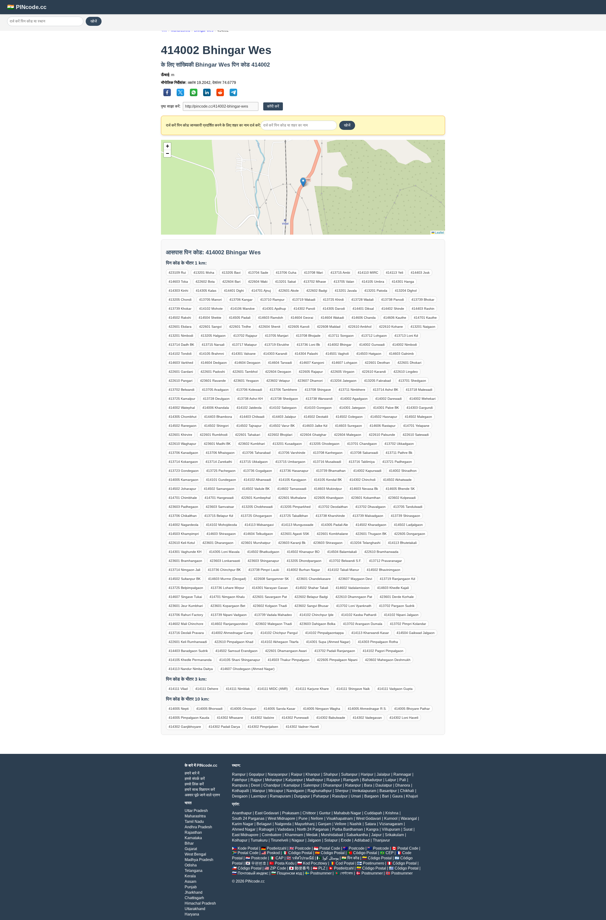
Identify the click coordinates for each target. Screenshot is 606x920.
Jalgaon (314, 840)
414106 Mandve (242, 308)
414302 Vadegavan (367, 718)
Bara (368, 785)
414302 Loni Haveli (403, 718)
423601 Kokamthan (365, 498)
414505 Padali (239, 317)
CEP (390, 853)
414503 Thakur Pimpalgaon (288, 660)
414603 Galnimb (401, 353)
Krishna (391, 813)
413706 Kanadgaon (183, 453)
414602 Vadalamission (353, 588)
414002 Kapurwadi (367, 471)
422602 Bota (205, 281)
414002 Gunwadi (372, 344)
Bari (385, 796)
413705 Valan (344, 281)
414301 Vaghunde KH (185, 552)
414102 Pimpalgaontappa (324, 633)
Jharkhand (193, 892)
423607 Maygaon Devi (355, 579)
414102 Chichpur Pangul (279, 633)
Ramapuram (280, 796)
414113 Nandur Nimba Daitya (191, 669)
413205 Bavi (231, 272)
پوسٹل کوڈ (330, 858)
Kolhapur (239, 840)
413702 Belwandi (181, 390)
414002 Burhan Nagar (303, 570)
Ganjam (324, 824)
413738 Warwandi (319, 399)
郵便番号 (302, 868)
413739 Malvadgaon (367, 516)
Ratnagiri (266, 829)
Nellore (317, 818)
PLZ (321, 868)
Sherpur (341, 791)
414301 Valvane (244, 353)
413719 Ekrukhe (276, 344)
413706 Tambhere (283, 390)
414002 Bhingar (340, 344)
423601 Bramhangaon (185, 561)
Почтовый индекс (253, 873)
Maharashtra (195, 816)
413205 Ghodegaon (324, 444)
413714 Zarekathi (218, 462)
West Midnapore (281, 818)
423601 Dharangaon (217, 543)
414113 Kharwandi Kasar (370, 633)
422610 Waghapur (182, 444)
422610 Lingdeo (405, 371)
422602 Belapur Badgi (311, 597)
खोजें (93, 21)
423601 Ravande (213, 381)
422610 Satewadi (416, 435)
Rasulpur (340, 796)
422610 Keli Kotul (182, 543)
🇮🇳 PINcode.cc (26, 7)
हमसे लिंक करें (194, 784)
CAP (280, 858)
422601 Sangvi (210, 326)
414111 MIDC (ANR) (272, 689)
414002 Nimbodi (404, 344)
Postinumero (373, 863)
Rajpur (256, 780)
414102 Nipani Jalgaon (401, 615)
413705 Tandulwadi (407, 507)
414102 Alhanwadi (257, 480)
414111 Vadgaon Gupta (395, 689)
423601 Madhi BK (217, 444)
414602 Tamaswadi (291, 489)
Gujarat (191, 849)
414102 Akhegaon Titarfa (280, 642)
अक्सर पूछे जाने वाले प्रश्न (202, 795)
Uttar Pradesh (196, 811)
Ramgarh (351, 780)
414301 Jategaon (352, 408)
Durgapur (302, 796)
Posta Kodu (284, 863)
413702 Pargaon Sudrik (396, 606)
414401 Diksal (363, 308)
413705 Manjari (276, 335)
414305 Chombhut (182, 417)
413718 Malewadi (419, 390)
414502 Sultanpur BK (185, 579)
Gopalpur (256, 774)
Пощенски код (289, 873)
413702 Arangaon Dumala (362, 624)
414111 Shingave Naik (353, 689)
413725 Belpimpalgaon (186, 588)
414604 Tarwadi (280, 362)
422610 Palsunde (382, 435)
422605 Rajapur (311, 371)
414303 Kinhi (178, 290)
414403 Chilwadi (252, 417)
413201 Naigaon (422, 326)
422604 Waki (257, 281)
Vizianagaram (391, 824)
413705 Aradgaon (215, 390)
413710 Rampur (272, 299)
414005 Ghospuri (243, 708)
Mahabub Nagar (347, 813)
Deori (255, 785)
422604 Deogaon (278, 371)
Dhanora (402, 785)
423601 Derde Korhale (397, 597)
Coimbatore (271, 835)
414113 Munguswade (297, 525)
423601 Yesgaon (246, 381)
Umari (356, 796)
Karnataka (193, 838)
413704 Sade (258, 272)
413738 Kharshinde (330, 516)
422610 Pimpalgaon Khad (233, 642)
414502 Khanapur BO (303, 552)
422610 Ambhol (359, 326)
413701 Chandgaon (362, 444)
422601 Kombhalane (332, 534)
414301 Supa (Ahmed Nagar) (328, 642)
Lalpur (390, 780)
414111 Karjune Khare (312, 689)
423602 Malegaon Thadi (273, 624)
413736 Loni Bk (308, 344)
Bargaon (371, 796)
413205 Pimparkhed (295, 507)
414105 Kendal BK (328, 480)
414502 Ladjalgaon (408, 525)
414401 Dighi (234, 290)
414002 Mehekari (422, 399)
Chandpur (271, 785)
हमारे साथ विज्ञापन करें (200, 790)
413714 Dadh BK (181, 344)
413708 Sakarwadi (364, 453)
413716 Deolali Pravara (186, 633)
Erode (346, 840)
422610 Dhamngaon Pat (353, 597)
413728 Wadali (362, 299)
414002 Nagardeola (183, 525)
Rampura (240, 785)
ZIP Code (278, 868)
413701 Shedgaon (412, 381)
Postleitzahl (276, 848)
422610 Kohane (391, 326)
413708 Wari (313, 272)
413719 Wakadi (303, 299)
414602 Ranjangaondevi (229, 624)
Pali (402, 780)
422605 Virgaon (342, 371)
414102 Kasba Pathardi (358, 615)
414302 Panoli (304, 308)
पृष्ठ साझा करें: (170, 106)
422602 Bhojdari (280, 435)
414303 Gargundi (419, 408)
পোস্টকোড (346, 873)
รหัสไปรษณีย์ (303, 858)
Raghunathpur (319, 791)
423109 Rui (177, 272)
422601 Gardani (181, 371)
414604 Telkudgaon (258, 534)
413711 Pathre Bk (399, 453)
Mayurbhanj (305, 824)
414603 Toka (178, 281)
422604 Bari (231, 281)
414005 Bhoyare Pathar (412, 708)
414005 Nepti (179, 708)
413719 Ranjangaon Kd (397, 579)
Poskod (273, 853)
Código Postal (300, 853)
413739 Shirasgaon (405, 516)
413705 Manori (210, 299)
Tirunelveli (279, 840)
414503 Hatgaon (368, 353)
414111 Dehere (206, 689)
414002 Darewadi (388, 399)
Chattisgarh (194, 898)
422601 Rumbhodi (213, 435)
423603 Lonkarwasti (225, 561)
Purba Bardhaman (347, 829)
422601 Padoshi (213, 371)
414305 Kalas (206, 290)
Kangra (372, 829)
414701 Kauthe (425, 317)
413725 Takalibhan (294, 516)
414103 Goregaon (318, 408)
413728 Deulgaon (216, 399)
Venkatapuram (364, 791)
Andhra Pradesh (198, 827)
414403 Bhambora (218, 417)
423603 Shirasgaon (328, 543)
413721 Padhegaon (397, 462)
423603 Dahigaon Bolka (317, 624)
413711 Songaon (341, 335)
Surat (407, 829)
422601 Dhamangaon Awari (286, 651)
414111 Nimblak (238, 689)
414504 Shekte (210, 317)
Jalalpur (383, 774)
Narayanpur (278, 774)
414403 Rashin (423, 308)
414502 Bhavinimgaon (383, 570)
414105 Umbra (373, 281)
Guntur (324, 813)
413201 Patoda (375, 290)
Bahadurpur (372, 780)
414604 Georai (302, 317)
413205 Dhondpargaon (304, 561)
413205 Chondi (180, 299)
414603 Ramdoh (270, 317)
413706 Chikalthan (183, 516)
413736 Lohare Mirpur (227, 588)
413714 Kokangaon (183, 462)
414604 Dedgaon (214, 362)
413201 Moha (203, 272)
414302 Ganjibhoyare (185, 727)
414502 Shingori (216, 426)
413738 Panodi (392, 299)
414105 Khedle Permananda (190, 660)
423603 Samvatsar (220, 507)
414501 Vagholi (337, 353)
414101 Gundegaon (221, 480)
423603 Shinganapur (263, 561)
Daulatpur (383, 785)
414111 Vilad (178, 689)
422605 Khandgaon (328, 498)
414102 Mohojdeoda (221, 525)
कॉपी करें (273, 106)
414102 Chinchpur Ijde (316, 615)
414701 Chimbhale (183, 498)
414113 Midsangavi (259, 525)
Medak (312, 835)
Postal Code (329, 848)
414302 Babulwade (330, 718)
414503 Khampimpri (184, 534)
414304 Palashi (306, 353)
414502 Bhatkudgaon (263, 552)
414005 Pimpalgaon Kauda (189, 718)
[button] (303, 182)
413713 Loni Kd (406, 335)
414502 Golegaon (349, 417)
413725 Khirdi (333, 299)
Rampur (238, 774)
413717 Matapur (244, 344)
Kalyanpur (294, 780)
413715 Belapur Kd (218, 516)
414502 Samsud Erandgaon (236, 651)
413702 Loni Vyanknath (353, 606)
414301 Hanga (403, 281)
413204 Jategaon (343, 381)
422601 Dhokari (409, 362)
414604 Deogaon (247, 362)
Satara (370, 824)
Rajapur (333, 780)
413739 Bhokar (422, 299)
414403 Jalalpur (284, 417)
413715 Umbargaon (290, 462)
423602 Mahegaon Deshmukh (387, 660)
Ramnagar (402, 774)
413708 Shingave (318, 390)
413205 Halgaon (213, 335)
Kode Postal (248, 848)
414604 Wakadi (332, 317)
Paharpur (321, 796)
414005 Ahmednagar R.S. (367, 708)
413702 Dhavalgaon (370, 507)
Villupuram (391, 829)
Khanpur (313, 774)
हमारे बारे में (192, 773)
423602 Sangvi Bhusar (311, 606)
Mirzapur (275, 791)
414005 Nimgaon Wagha (321, 708)
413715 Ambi (340, 272)
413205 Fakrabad (377, 381)
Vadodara (285, 829)
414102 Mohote (211, 308)
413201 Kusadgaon (287, 444)
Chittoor (309, 813)
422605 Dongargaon (409, 534)
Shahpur (330, 774)
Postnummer (321, 873)
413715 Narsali (213, 344)
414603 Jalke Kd (314, 426)
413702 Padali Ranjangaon (334, 651)
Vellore (340, 824)
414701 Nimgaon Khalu (227, 597)
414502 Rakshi (180, 317)
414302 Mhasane (230, 718)
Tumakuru (259, 840)
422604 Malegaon (347, 435)
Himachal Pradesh (200, 903)
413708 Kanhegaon (328, 453)
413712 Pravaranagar (385, 561)
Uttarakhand (195, 909)
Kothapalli (240, 791)
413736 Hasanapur (294, 471)
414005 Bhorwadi (209, 708)
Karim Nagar (242, 824)
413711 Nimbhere (352, 390)
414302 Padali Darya (224, 727)
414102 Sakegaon (283, 408)
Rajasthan (193, 832)
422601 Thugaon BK (371, 534)
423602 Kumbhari (251, 444)
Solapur (331, 840)
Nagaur (298, 840)
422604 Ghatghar (313, 435)
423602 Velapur (278, 381)
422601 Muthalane (292, 498)
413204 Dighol (406, 290)
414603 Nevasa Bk (364, 489)
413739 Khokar (180, 308)
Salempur (311, 785)
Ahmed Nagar (243, 829)
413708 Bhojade (308, 335)
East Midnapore (245, 835)
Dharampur (332, 785)
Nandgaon (295, 791)
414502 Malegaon (418, 417)
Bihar (189, 843)
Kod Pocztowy (315, 863)
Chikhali (407, 791)
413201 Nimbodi (181, 335)
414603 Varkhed (181, 362)
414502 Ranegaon (182, 426)
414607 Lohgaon (344, 362)
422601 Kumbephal (256, 498)
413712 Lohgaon (374, 335)
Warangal (409, 818)
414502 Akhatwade (397, 480)
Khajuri (412, 796)
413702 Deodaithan (333, 507)
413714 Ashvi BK (385, 390)
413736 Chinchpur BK (224, 570)
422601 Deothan (377, 362)
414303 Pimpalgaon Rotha (378, 642)
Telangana (193, 871)
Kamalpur (292, 785)
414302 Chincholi (362, 480)
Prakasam (290, 813)
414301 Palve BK (386, 408)
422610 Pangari (180, 381)
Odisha (191, 865)
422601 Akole (288, 290)
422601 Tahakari (247, 435)
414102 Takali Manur (343, 570)
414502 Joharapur (182, 489)
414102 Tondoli (180, 353)
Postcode (303, 848)
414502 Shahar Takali (311, 588)
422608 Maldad (328, 326)
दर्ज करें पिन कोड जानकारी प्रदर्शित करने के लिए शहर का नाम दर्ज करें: (213, 125)
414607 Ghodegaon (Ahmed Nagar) (247, 669)
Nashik (355, 824)
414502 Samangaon (219, 489)
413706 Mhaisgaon (220, 453)
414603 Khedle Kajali (393, 588)
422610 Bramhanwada (381, 552)
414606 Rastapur (383, 426)
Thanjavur (381, 840)
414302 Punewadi (295, 718)
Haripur (367, 774)
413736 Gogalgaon (257, 471)
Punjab (191, 887)
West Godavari (368, 818)
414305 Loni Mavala (224, 552)
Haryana (192, 914)
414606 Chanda (364, 317)
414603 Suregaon (348, 426)
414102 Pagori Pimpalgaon (383, 651)
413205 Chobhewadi (257, 507)
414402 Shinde (392, 308)
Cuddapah (373, 813)
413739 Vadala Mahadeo (273, 615)
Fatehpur (239, 780)
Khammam (294, 835)
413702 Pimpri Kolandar (408, 624)
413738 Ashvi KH (250, 399)
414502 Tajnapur (249, 426)
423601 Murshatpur (256, 543)
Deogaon (240, 796)
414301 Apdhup (274, 308)
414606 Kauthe (394, 317)
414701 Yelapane (416, 426)
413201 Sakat (285, 281)
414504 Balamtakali (342, 552)
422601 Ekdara (180, 326)
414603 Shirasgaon (221, 534)
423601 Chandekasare (313, 579)
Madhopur (314, 780)
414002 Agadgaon (354, 399)
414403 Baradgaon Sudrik (188, 651)
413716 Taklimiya (362, 462)
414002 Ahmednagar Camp (232, 633)
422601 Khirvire (180, 435)
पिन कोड (353, 858)
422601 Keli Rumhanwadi (188, 642)
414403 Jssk (420, 272)
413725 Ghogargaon (256, 516)
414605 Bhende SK (400, 489)
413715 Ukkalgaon (254, 462)
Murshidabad (332, 835)
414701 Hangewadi (219, 498)
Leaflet (439, 232)
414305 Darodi (334, 308)
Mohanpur (273, 780)
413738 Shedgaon (284, 399)
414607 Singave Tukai (185, 597)
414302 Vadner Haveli (302, 727)
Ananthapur (242, 813)
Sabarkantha (357, 835)
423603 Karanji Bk (292, 543)
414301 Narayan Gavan (270, 588)
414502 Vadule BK (256, 489)
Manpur (258, 791)
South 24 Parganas (248, 818)
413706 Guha (286, 272)
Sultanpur (349, 774)
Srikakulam (394, 835)
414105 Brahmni (211, 353)
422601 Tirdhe (240, 326)
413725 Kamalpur (182, 399)
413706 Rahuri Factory (186, 615)
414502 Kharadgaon (371, 525)
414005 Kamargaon (183, 480)
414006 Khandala (215, 408)
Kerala (190, 876)
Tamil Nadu (194, 822)
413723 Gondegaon (184, 471)
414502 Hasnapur (383, 417)
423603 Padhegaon (183, 507)
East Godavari (267, 813)
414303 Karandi (275, 353)
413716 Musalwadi (327, 462)
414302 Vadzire (262, 718)
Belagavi (264, 824)
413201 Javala (346, 290)
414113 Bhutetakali (402, 543)
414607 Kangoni (311, 362)
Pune (303, 818)
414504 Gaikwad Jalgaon (416, 633)
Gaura (397, 796)
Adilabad (362, 840)
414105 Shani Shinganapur (239, 660)
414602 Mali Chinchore (186, 624)
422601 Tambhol (245, 371)
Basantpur (388, 791)
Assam (190, 881)
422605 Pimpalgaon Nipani (337, 660)
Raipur (296, 774)
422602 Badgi (316, 290)
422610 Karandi (374, 371)
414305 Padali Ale (334, 525)
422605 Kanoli (298, 326)
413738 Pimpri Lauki (263, 570)
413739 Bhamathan (331, 471)
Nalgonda (283, 824)
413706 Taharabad (256, 453)
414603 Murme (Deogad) (227, 579)
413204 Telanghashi (365, 543)
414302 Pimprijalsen (263, 727)
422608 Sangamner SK (271, 579)
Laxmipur (259, 796)
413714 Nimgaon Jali (184, 570)
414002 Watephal (182, 408)
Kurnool (390, 818)
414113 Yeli (394, 272)
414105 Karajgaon (292, 480)
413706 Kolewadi (249, 390)
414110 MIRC (368, 272)
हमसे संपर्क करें (195, 779)
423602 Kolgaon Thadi (270, 606)
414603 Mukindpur (328, 489)
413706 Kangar (241, 299)
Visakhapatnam (339, 818)
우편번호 (258, 863)
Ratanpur (353, 785)
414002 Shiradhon (403, 471)
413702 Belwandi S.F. (345, 561)
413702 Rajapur (245, 335)
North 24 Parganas (313, 829)
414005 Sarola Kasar (279, 708)
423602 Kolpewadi (402, 498)
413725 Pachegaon (221, 471)
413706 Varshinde (291, 453)
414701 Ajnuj (261, 290)
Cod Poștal (345, 863)
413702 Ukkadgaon (399, 444)
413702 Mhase (314, 281)
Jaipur (376, 835)
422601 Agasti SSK (295, 534)
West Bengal (195, 854)
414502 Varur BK (282, 426)
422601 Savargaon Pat (269, 597)
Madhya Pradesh (199, 860)
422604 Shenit (269, 326)
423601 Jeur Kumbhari (186, 606)
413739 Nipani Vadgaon (229, 615)
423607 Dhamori (310, 381)
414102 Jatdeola (249, 408)
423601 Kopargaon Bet (227, 606)
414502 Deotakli (316, 417)
